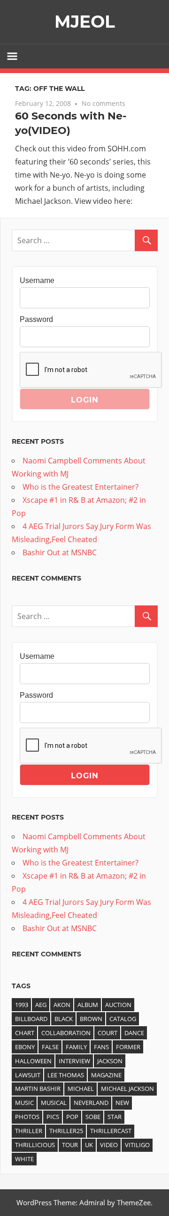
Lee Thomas (65, 1075)
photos (27, 1116)
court (107, 1033)
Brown (91, 1019)
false (50, 1047)
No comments (103, 103)
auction (118, 1004)
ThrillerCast (110, 1130)
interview (74, 1061)
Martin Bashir (38, 1088)
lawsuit (27, 1075)
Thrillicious (35, 1145)
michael (81, 1088)
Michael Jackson (127, 1088)
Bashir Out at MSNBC (60, 552)
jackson (110, 1061)
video (109, 1145)
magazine (106, 1075)
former (128, 1047)
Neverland (91, 1102)
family (76, 1047)
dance (134, 1033)
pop (72, 1116)
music (24, 1102)
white (24, 1159)
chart (24, 1033)
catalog (122, 1019)
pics (52, 1116)
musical (54, 1102)
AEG (40, 1004)
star (115, 1116)
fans (101, 1047)
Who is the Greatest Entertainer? (80, 487)
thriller (28, 1130)
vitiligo (137, 1145)
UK (89, 1145)
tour (70, 1145)
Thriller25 (66, 1130)
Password (36, 319)
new (122, 1102)
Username (37, 280)
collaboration (66, 1033)
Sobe (92, 1116)
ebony (25, 1047)
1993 (21, 1004)
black (63, 1019)
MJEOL (84, 21)
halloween (33, 1061)
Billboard (31, 1019)
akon (62, 1004)
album (87, 1004)
